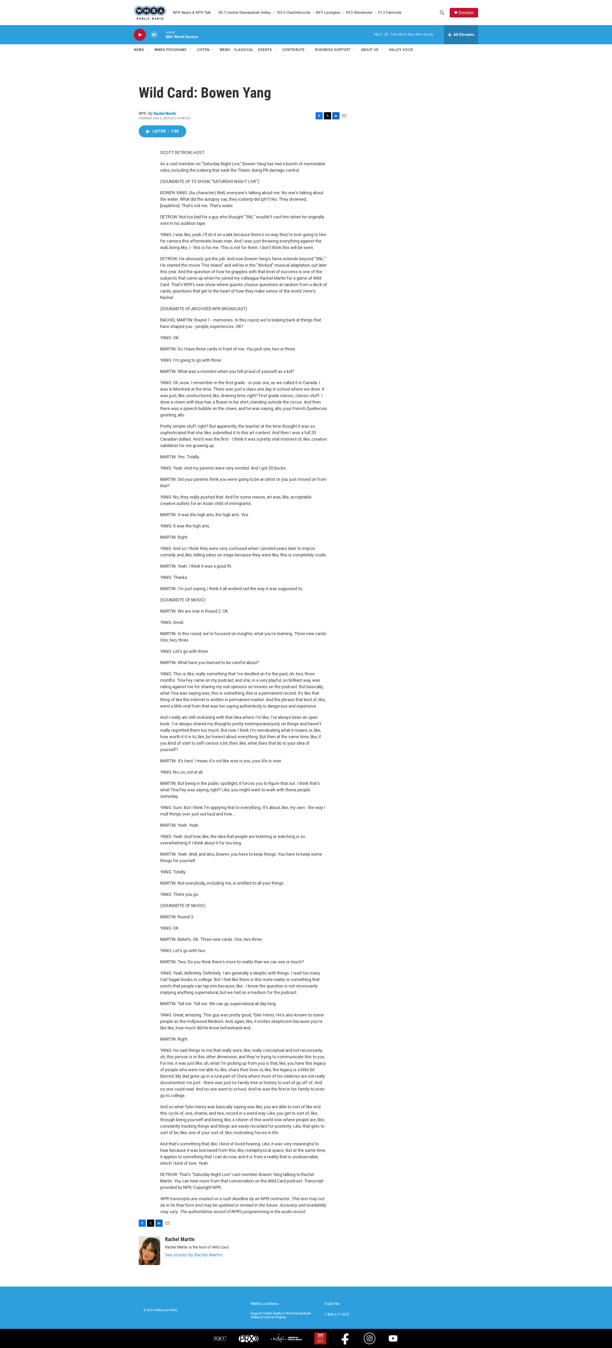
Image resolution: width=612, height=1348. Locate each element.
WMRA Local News (265, 1304)
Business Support (333, 50)
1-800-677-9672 (337, 1314)
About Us (370, 50)
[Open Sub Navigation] (148, 50)
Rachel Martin (165, 113)
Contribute (293, 50)
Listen (203, 50)
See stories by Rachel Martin (193, 1255)
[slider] (162, 34)
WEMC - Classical (236, 50)
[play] (140, 35)
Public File (332, 1304)
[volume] (154, 34)
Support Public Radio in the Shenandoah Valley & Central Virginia (281, 1315)
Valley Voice (401, 50)
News (139, 50)
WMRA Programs (170, 50)
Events (265, 50)
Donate (466, 12)
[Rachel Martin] (149, 1250)
